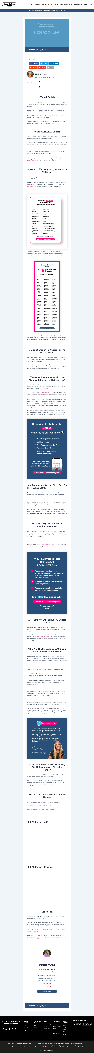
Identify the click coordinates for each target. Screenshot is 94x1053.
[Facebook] (43, 986)
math (47, 403)
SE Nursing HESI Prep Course (36, 399)
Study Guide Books (65, 4)
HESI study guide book (51, 926)
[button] (34, 63)
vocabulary (43, 403)
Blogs (85, 4)
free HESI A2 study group (43, 636)
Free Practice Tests (39, 4)
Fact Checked (30, 82)
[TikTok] (47, 986)
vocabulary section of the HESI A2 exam (49, 251)
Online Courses (52, 4)
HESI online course (39, 926)
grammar (37, 403)
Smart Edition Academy (52, 1046)
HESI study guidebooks (45, 392)
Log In (90, 4)
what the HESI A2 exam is (46, 123)
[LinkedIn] (50, 986)
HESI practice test (46, 544)
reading (62, 403)
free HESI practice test (51, 535)
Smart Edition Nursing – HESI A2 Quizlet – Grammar (40, 809)
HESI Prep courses (31, 392)
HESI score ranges (54, 937)
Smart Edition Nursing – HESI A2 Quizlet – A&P (39, 806)
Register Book (78, 4)
